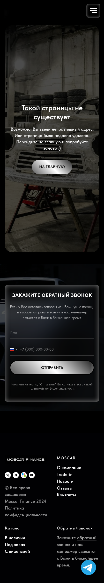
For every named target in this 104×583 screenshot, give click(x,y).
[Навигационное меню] (93, 10)
